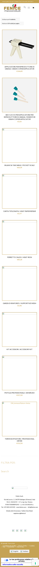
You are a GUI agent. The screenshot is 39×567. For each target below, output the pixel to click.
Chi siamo (12, 1)
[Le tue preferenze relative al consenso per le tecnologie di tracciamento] (35, 563)
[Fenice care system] (17, 8)
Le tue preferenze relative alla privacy (21, 560)
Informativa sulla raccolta (13, 564)
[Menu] (29, 7)
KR (29, 1)
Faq (20, 1)
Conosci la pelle (5, 1)
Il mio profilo (24, 1)
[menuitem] (5, 1)
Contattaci (16, 1)
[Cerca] (24, 8)
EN (31, 1)
